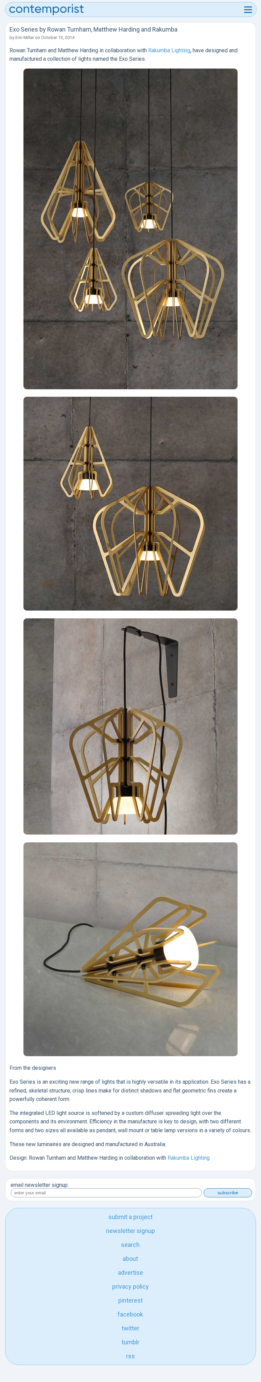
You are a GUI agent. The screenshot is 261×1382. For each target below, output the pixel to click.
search (130, 1244)
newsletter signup (130, 1230)
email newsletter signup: (40, 1185)
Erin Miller (24, 37)
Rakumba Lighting (169, 50)
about (130, 1258)
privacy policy (130, 1286)
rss (130, 1356)
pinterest (130, 1300)
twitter (130, 1328)
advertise (130, 1272)
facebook (130, 1314)
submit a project (130, 1216)
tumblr (130, 1342)
